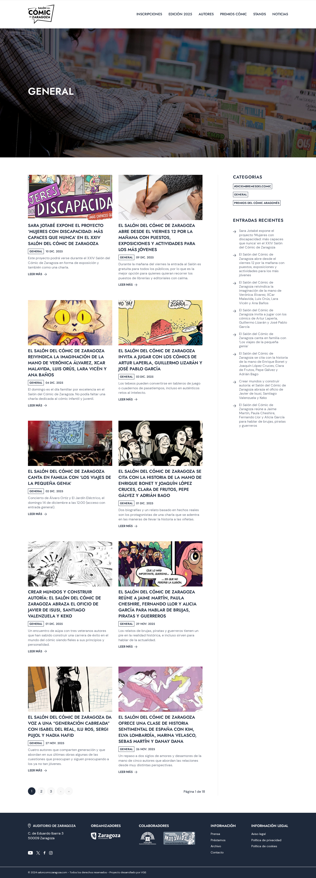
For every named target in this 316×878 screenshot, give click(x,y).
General (240, 194)
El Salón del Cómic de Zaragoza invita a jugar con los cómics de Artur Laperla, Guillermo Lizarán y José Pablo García (160, 360)
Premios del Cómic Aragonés (256, 203)
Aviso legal (258, 834)
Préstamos (218, 840)
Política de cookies (264, 846)
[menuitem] (149, 14)
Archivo (216, 846)
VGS (143, 872)
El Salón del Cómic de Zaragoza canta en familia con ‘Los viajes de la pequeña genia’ (69, 477)
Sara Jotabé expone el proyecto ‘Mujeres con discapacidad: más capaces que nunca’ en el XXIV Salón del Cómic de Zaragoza (65, 234)
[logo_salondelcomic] (41, 14)
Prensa (215, 834)
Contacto (217, 852)
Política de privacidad (266, 840)
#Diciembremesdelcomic (252, 186)
